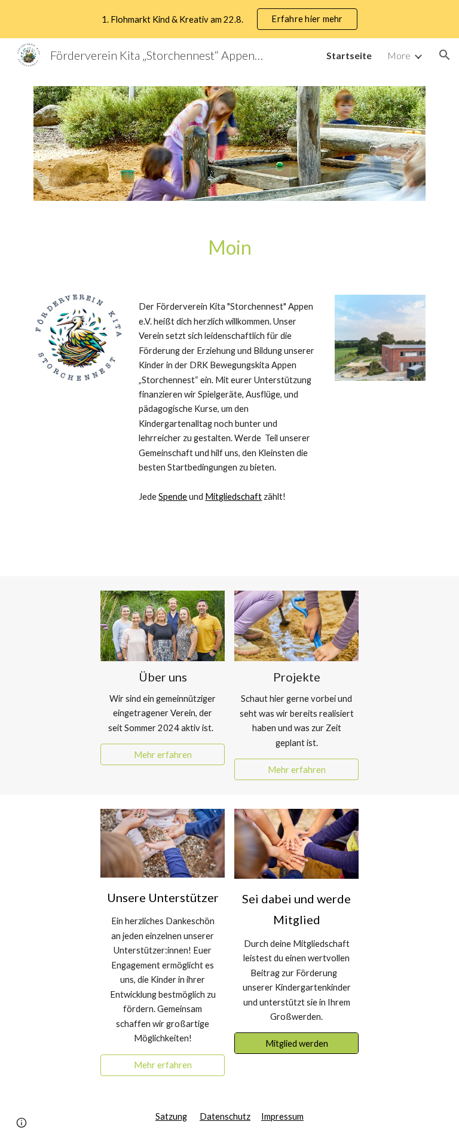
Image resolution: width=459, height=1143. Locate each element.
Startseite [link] (349, 55)
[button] (444, 55)
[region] (229, 19)
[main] (229, 248)
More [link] (399, 55)
